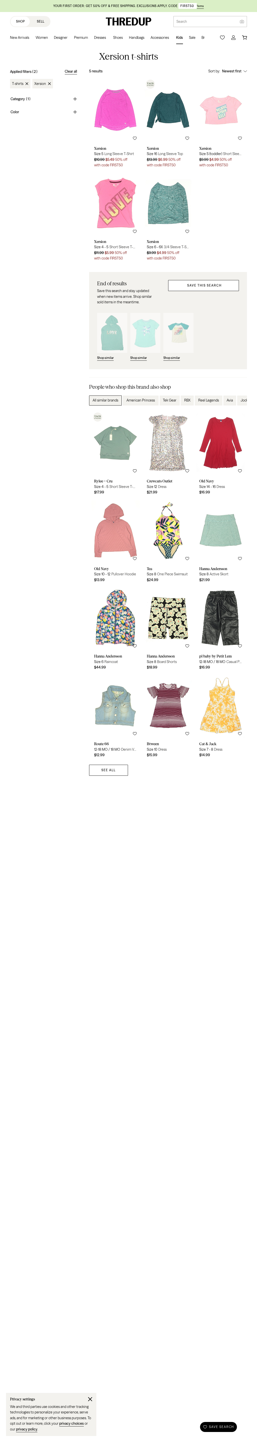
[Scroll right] (239, 401)
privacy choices (71, 1423)
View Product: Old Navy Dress (220, 454)
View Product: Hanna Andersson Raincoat (115, 629)
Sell (40, 21)
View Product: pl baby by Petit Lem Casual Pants (220, 629)
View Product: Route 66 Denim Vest (115, 717)
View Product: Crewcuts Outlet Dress (168, 454)
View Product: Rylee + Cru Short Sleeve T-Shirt (115, 454)
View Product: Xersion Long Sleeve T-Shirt (115, 124)
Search (181, 21)
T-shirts (17, 83)
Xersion (40, 83)
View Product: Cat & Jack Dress (220, 717)
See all (108, 770)
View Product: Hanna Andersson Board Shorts (168, 629)
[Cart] (244, 37)
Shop (20, 21)
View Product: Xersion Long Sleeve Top (168, 124)
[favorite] (135, 138)
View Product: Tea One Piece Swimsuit (168, 542)
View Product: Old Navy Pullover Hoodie (115, 542)
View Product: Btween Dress (168, 717)
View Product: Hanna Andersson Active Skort (220, 542)
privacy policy (26, 1429)
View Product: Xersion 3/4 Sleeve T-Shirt (168, 217)
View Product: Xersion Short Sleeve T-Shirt (220, 124)
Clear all (71, 71)
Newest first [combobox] (231, 71)
